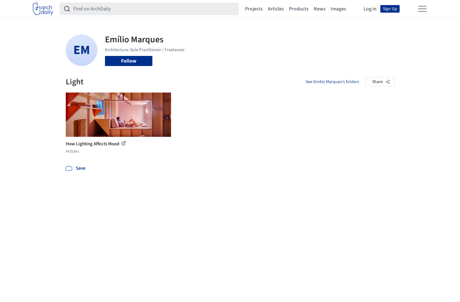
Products (299, 8)
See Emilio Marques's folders (332, 82)
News (320, 8)
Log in (370, 8)
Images (338, 8)
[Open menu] (422, 9)
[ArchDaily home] (43, 9)
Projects (254, 8)
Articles (276, 8)
